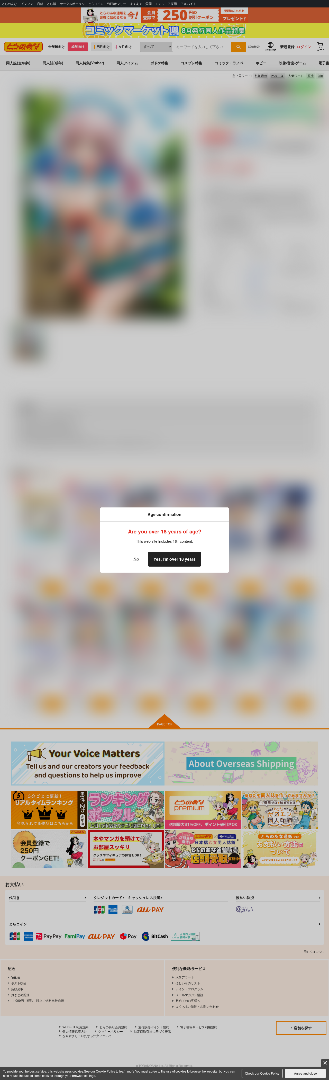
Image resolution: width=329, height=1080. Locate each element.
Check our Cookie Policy (262, 1073)
